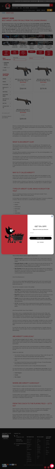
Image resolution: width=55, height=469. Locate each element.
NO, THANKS (40, 242)
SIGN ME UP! (41, 238)
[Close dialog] (52, 216)
